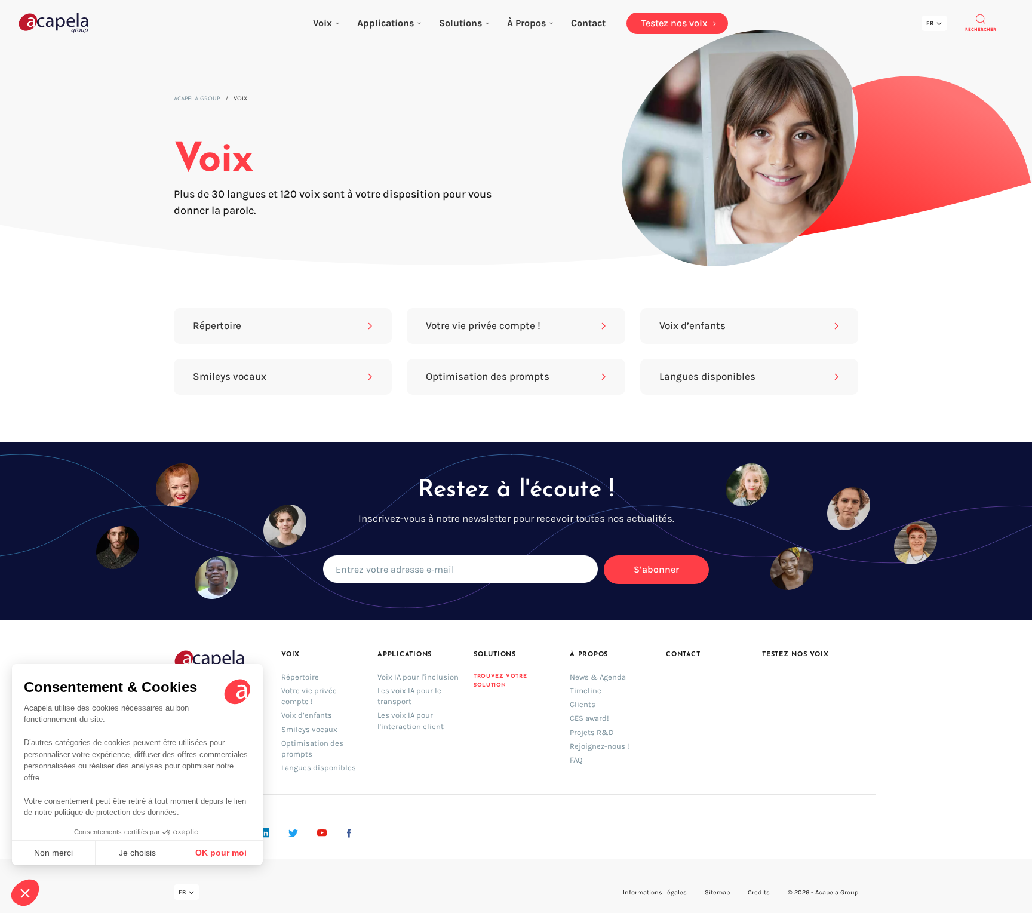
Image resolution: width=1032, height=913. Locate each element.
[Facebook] (348, 833)
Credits (759, 892)
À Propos (526, 23)
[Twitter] (293, 833)
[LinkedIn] (265, 833)
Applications (385, 23)
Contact (683, 654)
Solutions (460, 23)
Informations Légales (655, 892)
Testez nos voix (795, 654)
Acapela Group (197, 99)
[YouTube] (322, 833)
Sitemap (717, 892)
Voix (322, 23)
